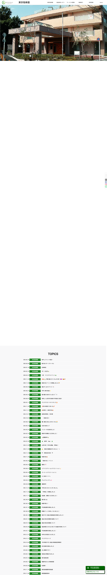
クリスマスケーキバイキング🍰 (49, 402)
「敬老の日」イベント (47, 460)
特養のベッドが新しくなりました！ (50, 511)
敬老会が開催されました (47, 554)
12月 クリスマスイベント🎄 (48, 375)
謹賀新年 (43, 484)
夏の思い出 (44, 499)
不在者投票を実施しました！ (48, 530)
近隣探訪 (43, 367)
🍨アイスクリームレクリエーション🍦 (51, 468)
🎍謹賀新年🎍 (45, 437)
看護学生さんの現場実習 (47, 561)
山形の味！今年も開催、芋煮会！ (49, 445)
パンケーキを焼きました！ (48, 429)
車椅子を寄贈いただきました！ (49, 433)
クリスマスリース (46, 538)
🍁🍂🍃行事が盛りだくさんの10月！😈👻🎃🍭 (53, 379)
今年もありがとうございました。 (49, 487)
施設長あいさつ (60, 2)
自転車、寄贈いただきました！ (49, 495)
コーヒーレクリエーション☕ (48, 472)
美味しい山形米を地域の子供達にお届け (51, 398)
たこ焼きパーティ (46, 476)
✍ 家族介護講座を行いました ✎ (50, 449)
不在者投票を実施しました (48, 507)
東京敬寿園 (50, 2)
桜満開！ (43, 565)
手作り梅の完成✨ (46, 390)
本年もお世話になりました (48, 534)
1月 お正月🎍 (45, 371)
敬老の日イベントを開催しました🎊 (50, 383)
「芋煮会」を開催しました (48, 491)
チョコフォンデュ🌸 (46, 480)
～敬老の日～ (45, 418)
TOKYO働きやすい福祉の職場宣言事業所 (51, 542)
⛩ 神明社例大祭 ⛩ (47, 452)
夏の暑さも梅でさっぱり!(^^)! (49, 394)
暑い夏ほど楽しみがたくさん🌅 (49, 421)
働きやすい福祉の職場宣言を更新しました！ (52, 515)
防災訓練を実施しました (47, 546)
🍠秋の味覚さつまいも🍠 (47, 406)
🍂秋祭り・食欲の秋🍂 (47, 410)
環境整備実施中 (45, 573)
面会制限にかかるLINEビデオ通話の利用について (53, 526)
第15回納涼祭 (44, 557)
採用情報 (91, 2)
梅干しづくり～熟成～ (47, 359)
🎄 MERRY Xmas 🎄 (47, 441)
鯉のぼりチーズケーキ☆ (47, 363)
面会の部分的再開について (48, 522)
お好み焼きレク (45, 425)
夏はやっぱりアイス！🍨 (47, 386)
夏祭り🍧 (43, 464)
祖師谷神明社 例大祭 (47, 414)
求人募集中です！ (46, 550)
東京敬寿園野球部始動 (47, 569)
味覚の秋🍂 (44, 456)
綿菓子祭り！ (44, 503)
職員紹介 (81, 2)
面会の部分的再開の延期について (49, 519)
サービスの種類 (71, 2)
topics (101, 2)
